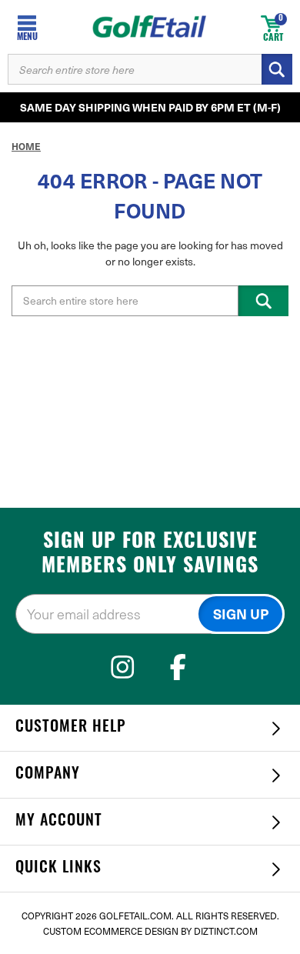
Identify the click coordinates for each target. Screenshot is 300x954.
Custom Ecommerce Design (110, 931)
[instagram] (122, 667)
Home (26, 146)
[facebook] (178, 667)
